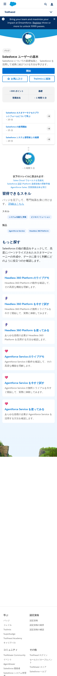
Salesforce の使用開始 (16, 126)
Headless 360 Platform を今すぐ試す (27, 304)
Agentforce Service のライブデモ (24, 356)
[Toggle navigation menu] (51, 12)
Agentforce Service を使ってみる (24, 409)
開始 (28, 70)
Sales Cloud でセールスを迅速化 (28, 180)
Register (37, 22)
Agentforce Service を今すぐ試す (24, 383)
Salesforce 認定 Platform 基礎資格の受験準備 (28, 183)
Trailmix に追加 (42, 78)
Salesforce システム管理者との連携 (22, 137)
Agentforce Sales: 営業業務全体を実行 (28, 187)
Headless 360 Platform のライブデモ (27, 277)
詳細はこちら (16, 204)
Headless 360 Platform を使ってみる (27, 330)
